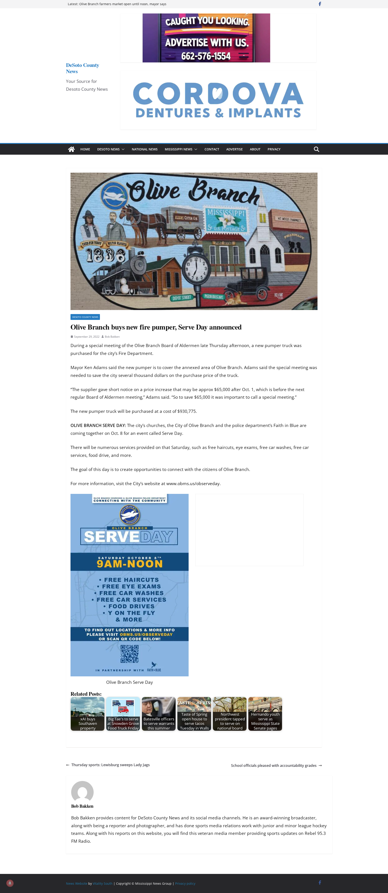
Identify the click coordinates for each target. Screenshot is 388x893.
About (255, 149)
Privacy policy (185, 883)
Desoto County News (85, 317)
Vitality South (102, 883)
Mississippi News (178, 149)
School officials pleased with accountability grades (274, 765)
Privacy (274, 149)
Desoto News (108, 149)
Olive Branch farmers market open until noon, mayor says (122, 4)
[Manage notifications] (9, 883)
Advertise (234, 149)
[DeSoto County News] (71, 149)
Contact (212, 149)
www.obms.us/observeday (193, 483)
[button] (122, 149)
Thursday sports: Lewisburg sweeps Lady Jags (110, 764)
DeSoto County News (82, 68)
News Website (76, 883)
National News (145, 149)
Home (85, 149)
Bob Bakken (112, 337)
